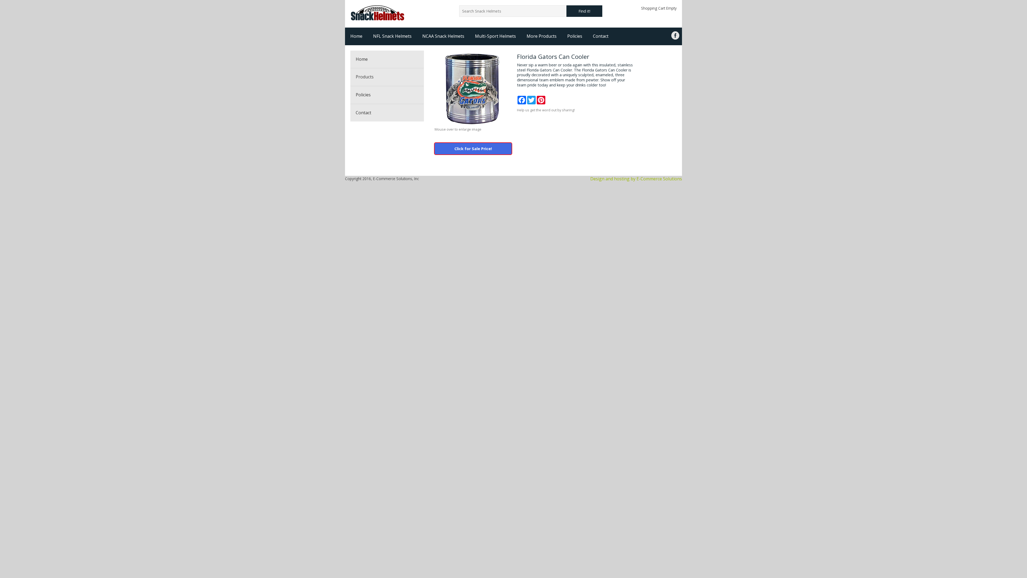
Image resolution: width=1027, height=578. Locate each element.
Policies (574, 36)
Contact (600, 36)
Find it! (584, 11)
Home (356, 36)
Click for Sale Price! (473, 148)
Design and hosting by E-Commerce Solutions (636, 179)
